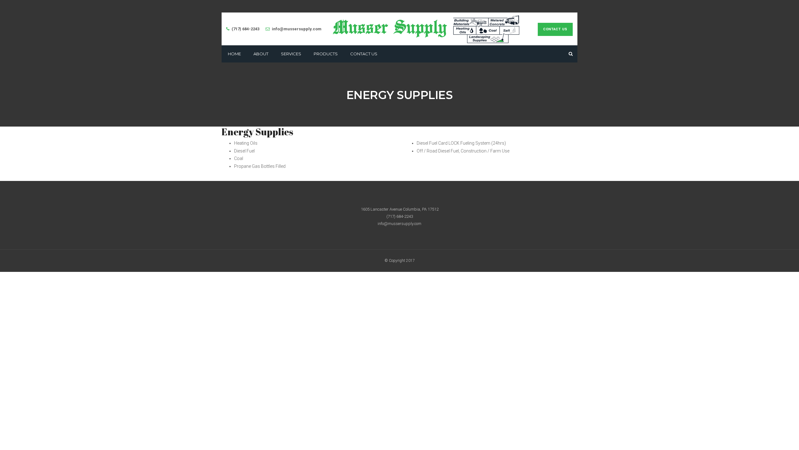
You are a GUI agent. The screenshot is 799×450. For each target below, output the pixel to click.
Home (234, 53)
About (260, 53)
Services (291, 53)
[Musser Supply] (426, 28)
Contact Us (555, 29)
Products (326, 53)
